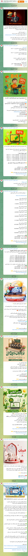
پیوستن (21, 1)
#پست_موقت (24, 182)
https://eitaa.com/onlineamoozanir (19, 330)
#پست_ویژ (25, 47)
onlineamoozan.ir (17, 112)
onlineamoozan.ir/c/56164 (10, 35)
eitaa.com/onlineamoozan (21, 174)
